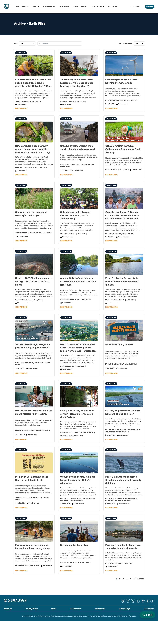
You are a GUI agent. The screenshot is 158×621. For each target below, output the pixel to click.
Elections (64, 6)
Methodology (124, 608)
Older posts (139, 578)
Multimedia (97, 6)
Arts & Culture (80, 6)
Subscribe (149, 6)
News (35, 6)
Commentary (49, 6)
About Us (112, 6)
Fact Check (21, 6)
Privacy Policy (32, 608)
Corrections (149, 608)
